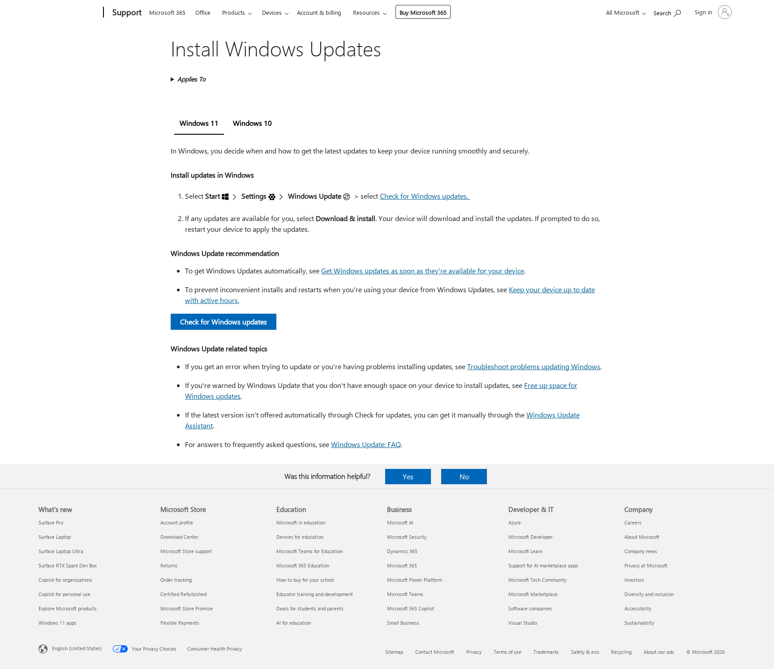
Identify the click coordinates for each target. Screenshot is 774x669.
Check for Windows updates (223, 321)
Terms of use (507, 651)
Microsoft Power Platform (414, 579)
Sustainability (639, 622)
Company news (640, 551)
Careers (632, 522)
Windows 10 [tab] (252, 123)
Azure (514, 522)
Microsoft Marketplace (533, 594)
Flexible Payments (179, 622)
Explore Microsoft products (68, 608)
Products (233, 12)
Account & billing (319, 12)
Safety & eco (585, 651)
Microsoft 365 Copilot (410, 608)
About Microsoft (641, 536)
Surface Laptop (55, 536)
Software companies (530, 608)
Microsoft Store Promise (186, 608)
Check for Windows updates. (425, 195)
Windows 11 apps (58, 622)
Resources (366, 12)
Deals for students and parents (310, 608)
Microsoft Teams (405, 594)
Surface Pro (51, 522)
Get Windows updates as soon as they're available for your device (422, 270)
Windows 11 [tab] (199, 123)
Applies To (191, 79)
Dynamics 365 (402, 551)
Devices (272, 12)
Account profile (176, 522)
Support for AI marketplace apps (543, 565)
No (464, 476)
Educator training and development (314, 594)
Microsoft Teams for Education (309, 551)
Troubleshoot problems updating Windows (533, 366)
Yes (408, 476)
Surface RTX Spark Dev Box (68, 565)
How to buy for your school (305, 579)
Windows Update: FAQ (366, 444)
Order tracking (176, 579)
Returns (168, 565)
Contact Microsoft (434, 651)
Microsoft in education (300, 522)
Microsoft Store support (186, 551)
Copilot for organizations (65, 579)
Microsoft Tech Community (537, 579)
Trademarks (546, 651)
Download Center (179, 536)
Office (203, 12)
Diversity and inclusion (649, 594)
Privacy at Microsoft (645, 565)
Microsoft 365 (167, 12)
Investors (634, 579)
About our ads (659, 651)
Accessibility (637, 608)
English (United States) (77, 648)
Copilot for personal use (64, 594)
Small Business (403, 622)
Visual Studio (522, 622)
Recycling (621, 651)
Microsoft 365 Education (302, 565)
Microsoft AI (400, 522)
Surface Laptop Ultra (61, 551)
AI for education (293, 622)
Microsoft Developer (530, 536)
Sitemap (394, 651)
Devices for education (299, 536)
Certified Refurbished (183, 594)
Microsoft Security (406, 536)
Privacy (474, 651)
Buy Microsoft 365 (423, 12)
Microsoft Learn (525, 551)
